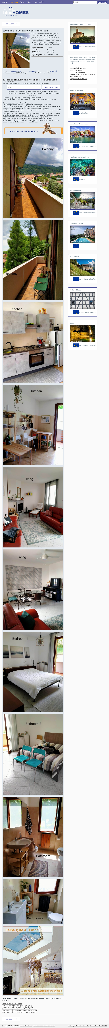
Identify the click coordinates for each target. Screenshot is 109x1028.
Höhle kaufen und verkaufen (12, 1003)
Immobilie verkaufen (77, 72)
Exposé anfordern (51, 87)
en (40, 2)
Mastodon (86, 1026)
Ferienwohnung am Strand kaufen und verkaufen (19, 1008)
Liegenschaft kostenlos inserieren (82, 74)
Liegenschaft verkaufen (78, 78)
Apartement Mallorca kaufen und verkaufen (17, 1007)
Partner (23, 2)
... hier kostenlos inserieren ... (24, 131)
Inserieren (14, 2)
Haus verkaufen (75, 76)
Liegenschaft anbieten (78, 68)
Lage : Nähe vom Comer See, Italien (15, 99)
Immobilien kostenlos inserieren (44, 1026)
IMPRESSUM (103, 1026)
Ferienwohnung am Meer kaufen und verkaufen (19, 1012)
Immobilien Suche (26, 1026)
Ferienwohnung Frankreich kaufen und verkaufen (19, 1010)
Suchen (5, 2)
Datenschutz (94, 1026)
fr (43, 2)
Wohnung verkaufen (77, 70)
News (30, 2)
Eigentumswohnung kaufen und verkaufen (17, 1005)
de (36, 2)
